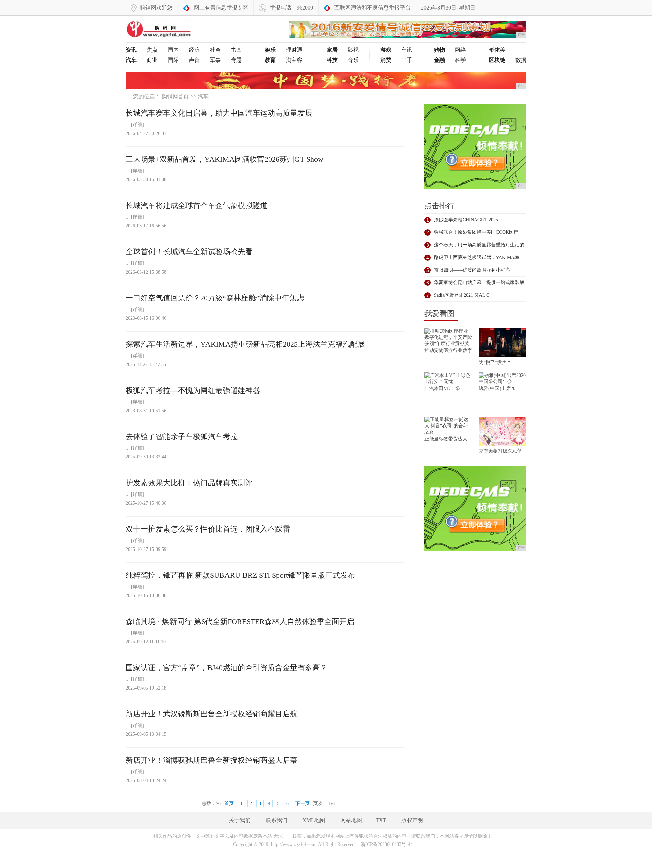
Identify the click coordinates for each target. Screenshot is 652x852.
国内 (173, 50)
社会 (215, 50)
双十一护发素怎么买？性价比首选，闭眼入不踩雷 (208, 529)
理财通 (294, 50)
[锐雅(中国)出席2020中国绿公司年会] (502, 379)
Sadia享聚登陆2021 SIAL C (461, 295)
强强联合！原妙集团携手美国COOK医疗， (478, 232)
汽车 (203, 96)
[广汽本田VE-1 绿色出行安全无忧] (448, 379)
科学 (460, 60)
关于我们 (240, 820)
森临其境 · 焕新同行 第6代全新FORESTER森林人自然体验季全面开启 (240, 621)
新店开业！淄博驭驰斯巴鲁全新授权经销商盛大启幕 (211, 760)
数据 (520, 60)
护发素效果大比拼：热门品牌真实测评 (189, 483)
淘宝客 (294, 60)
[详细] (137, 124)
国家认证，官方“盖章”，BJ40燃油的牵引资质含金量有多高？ (226, 667)
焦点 (152, 50)
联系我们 (276, 820)
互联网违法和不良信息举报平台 (372, 8)
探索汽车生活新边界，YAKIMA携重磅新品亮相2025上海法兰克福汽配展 (245, 344)
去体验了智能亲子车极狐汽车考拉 (182, 436)
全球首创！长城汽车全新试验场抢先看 (189, 251)
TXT (381, 820)
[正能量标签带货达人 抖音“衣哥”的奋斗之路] (448, 426)
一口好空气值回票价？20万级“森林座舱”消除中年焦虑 (215, 298)
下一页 (302, 803)
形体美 (497, 50)
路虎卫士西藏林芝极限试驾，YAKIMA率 (476, 257)
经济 (194, 50)
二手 (406, 60)
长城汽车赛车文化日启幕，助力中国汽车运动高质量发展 (219, 113)
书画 (236, 50)
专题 (236, 60)
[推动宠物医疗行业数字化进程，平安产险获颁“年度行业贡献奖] (448, 338)
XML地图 (313, 820)
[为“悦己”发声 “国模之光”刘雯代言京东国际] (502, 344)
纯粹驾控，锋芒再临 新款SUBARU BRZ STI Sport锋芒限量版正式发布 (240, 575)
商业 (152, 60)
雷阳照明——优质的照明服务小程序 (472, 270)
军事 (215, 60)
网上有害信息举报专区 (221, 8)
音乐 (353, 60)
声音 (194, 60)
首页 (229, 803)
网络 (460, 50)
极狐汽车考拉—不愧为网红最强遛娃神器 (193, 390)
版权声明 (412, 820)
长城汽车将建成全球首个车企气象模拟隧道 (197, 205)
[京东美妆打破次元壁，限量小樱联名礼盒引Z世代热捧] (502, 432)
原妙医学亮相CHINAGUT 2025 (466, 219)
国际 (173, 60)
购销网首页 (175, 96)
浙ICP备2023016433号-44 (387, 844)
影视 (353, 50)
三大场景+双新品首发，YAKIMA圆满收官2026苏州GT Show (224, 159)
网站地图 (351, 820)
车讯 (406, 50)
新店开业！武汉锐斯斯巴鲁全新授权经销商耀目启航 (211, 714)
